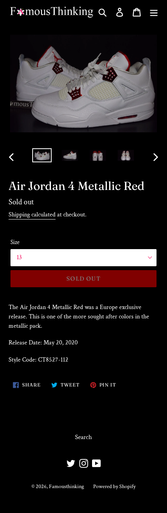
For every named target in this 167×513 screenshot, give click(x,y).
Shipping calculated (32, 215)
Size (14, 242)
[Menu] (153, 12)
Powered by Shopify (114, 486)
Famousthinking (66, 486)
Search (83, 437)
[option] (42, 156)
